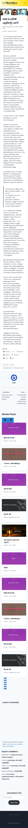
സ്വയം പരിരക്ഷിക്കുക (12, 463)
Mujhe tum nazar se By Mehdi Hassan (7, 396)
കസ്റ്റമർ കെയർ (7, 368)
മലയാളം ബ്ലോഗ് (19, 368)
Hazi (5, 31)
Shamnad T (5, 755)
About (11, 815)
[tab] (5, 678)
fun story (5, 364)
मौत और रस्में (7, 514)
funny (12, 364)
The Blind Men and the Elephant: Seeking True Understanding (21, 398)
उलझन (6, 568)
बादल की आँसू (7, 489)
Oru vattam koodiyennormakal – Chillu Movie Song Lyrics (12, 776)
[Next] (11, 420)
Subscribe (14, 802)
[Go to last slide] (5, 420)
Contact (16, 815)
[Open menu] (24, 3)
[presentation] (14, 429)
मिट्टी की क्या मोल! (9, 438)
